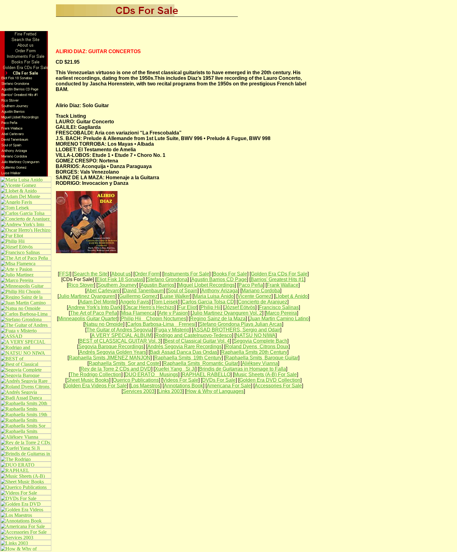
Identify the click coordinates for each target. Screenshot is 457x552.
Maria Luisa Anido (214, 296)
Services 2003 (139, 391)
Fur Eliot (187, 307)
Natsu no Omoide (104, 324)
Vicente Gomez (254, 296)
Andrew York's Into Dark (94, 307)
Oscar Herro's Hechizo (149, 307)
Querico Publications (136, 380)
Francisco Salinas (279, 307)
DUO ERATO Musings (151, 374)
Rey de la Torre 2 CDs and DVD (116, 369)
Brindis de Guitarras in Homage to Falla (242, 369)
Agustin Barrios (157, 285)
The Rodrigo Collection (95, 374)
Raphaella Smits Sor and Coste (124, 363)
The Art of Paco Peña (93, 313)
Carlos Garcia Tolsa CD (208, 301)
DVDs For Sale (219, 380)
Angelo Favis (134, 301)
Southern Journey (117, 285)
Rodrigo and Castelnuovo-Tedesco (193, 335)
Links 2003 (170, 391)
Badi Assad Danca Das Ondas (183, 352)
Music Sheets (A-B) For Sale (265, 374)
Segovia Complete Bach (260, 341)
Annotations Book (183, 385)
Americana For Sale (229, 385)
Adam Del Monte (97, 301)
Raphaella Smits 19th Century (188, 357)
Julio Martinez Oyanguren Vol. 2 (227, 313)
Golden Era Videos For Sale (96, 385)
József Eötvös (239, 307)
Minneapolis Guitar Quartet (87, 318)
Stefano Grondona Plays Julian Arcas (240, 324)
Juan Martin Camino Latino (279, 318)
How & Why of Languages (215, 391)
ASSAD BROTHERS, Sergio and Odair (236, 329)
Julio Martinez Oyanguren (87, 296)
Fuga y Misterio (172, 329)
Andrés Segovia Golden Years (112, 352)
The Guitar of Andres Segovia (119, 329)
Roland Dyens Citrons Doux (257, 346)
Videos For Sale (180, 380)
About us (121, 273)
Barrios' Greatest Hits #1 (277, 279)
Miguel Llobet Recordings (206, 285)
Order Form (147, 273)
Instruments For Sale (186, 273)
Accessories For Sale (278, 385)
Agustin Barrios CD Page (219, 279)
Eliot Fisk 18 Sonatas (119, 279)
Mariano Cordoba (261, 290)
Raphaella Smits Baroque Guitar (261, 357)
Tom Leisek (165, 301)
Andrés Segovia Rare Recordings (184, 346)
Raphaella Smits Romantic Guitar (200, 363)
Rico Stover (81, 285)
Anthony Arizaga (219, 290)
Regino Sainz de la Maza (218, 318)
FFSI (64, 273)
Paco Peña (250, 285)
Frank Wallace (282, 285)
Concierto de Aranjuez (262, 301)
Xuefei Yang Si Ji (175, 369)
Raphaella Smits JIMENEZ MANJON (109, 357)
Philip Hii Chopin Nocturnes (153, 318)
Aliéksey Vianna (260, 363)
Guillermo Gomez (138, 296)
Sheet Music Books (88, 380)
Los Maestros (145, 385)
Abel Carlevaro (103, 290)
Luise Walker (175, 296)
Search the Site (91, 273)
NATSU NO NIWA (255, 335)
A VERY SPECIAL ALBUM (121, 335)
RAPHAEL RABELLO (206, 374)
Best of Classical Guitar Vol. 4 (197, 341)
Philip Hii (211, 307)
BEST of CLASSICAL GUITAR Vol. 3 (120, 341)
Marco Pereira (281, 313)
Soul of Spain (182, 290)
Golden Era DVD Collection (269, 380)
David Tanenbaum (143, 290)
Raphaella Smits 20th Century (254, 352)
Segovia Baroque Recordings (111, 346)
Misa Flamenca (138, 313)
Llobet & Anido (291, 296)
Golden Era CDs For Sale (279, 273)
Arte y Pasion (173, 313)
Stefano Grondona (167, 279)
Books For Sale (230, 273)
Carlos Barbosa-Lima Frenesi (161, 324)
